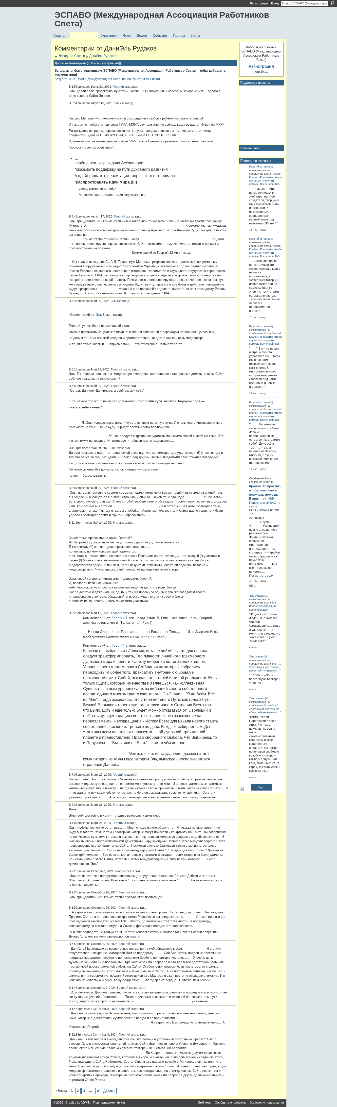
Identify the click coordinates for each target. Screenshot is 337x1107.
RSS (242, 789)
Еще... (261, 787)
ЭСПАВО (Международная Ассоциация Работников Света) (162, 19)
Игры (260, 518)
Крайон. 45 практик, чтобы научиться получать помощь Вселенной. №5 (265, 180)
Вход (275, 3)
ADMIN (85, 1102)
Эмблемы (204, 1102)
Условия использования (267, 1102)
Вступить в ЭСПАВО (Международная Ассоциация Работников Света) (107, 79)
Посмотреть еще (261, 575)
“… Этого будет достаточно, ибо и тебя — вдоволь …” (265, 667)
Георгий (118, 86)
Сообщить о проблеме (230, 1102)
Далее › (109, 1091)
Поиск (332, 3)
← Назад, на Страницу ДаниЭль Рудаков (85, 56)
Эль (116, 103)
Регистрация (259, 3)
